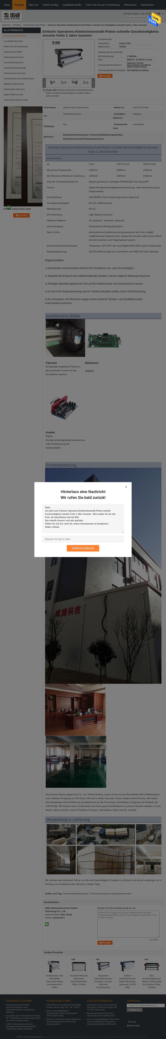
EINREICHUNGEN (83, 548)
